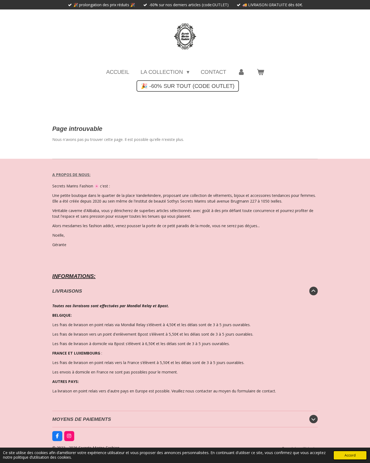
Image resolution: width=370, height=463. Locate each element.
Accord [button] (350, 455)
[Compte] (241, 72)
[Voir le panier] (260, 72)
